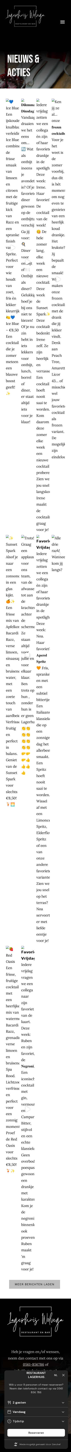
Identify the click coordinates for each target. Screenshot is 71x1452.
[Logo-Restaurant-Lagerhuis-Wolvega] (25, 7)
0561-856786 (33, 1364)
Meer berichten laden (34, 1284)
